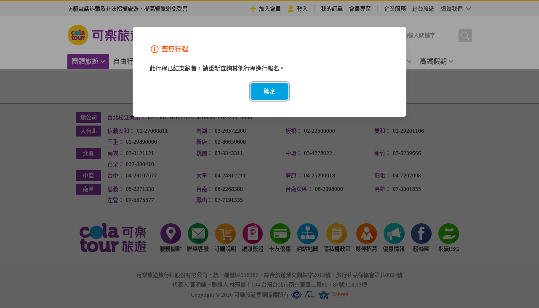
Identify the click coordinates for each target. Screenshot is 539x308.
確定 (269, 91)
